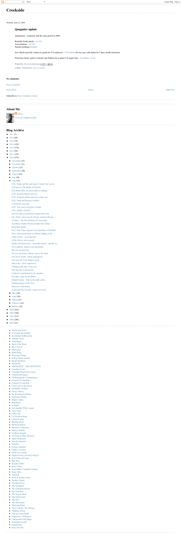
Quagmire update (19, 226)
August (15, 174)
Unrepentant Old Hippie (22, 519)
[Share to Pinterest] (51, 64)
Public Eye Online (19, 452)
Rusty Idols (16, 471)
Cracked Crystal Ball (20, 383)
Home (91, 89)
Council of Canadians (21, 380)
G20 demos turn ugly (20, 203)
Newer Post (11, 89)
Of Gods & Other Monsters (23, 435)
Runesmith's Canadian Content (24, 469)
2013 (12, 147)
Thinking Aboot (18, 510)
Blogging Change (19, 355)
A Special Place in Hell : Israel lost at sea (29, 289)
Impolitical (16, 402)
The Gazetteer (17, 491)
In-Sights (15, 405)
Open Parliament (19, 438)
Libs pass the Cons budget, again (25, 260)
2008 (12, 312)
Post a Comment (13, 84)
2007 (12, 316)
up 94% (39, 41)
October (15, 167)
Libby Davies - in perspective (24, 236)
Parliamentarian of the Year (23, 283)
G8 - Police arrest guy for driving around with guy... (33, 217)
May (14, 293)
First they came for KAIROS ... (25, 276)
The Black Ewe (18, 483)
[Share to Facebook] (49, 64)
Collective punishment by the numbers (28, 273)
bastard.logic (17, 524)
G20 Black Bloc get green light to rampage (30, 190)
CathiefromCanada (19, 374)
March (15, 299)
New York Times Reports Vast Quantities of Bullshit (34, 230)
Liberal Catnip (18, 419)
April (14, 296)
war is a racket (39, 67)
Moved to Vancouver (20, 427)
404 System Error (19, 330)
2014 (12, 144)
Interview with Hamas (21, 286)
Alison (20, 113)
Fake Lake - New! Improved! (24, 263)
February (16, 302)
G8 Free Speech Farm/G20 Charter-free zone (30, 213)
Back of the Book (19, 344)
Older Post (170, 89)
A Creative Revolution (21, 333)
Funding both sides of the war (24, 266)
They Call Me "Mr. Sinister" (23, 508)
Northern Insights (19, 433)
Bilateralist (16, 349)
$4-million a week (87, 57)
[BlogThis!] (44, 64)
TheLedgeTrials (18, 505)
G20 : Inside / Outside (21, 210)
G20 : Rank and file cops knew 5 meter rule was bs (33, 183)
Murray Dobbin (18, 430)
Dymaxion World (19, 396)
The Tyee (15, 499)
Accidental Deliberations (22, 335)
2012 (12, 150)
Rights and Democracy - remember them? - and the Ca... (35, 243)
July (14, 177)
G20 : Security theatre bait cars (24, 193)
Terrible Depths (18, 480)
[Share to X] (46, 64)
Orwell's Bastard (19, 441)
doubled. (34, 46)
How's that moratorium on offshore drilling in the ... (33, 233)
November (16, 164)
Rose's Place (17, 466)
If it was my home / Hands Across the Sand (30, 253)
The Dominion (18, 485)
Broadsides (16, 363)
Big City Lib (17, 346)
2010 (12, 157)
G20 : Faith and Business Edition (25, 200)
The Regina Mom (19, 494)
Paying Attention (19, 446)
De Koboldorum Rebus (21, 394)
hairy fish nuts (17, 527)
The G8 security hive (20, 250)
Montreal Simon (18, 424)
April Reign (17, 341)
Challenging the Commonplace (25, 377)
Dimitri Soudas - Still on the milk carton (28, 279)
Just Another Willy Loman (23, 408)
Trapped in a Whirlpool (21, 516)
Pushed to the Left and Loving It (25, 455)
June (14, 180)
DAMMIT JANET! (20, 388)
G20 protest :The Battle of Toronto (26, 187)
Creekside (15, 10)
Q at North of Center (20, 458)
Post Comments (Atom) (27, 95)
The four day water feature (23, 269)
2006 (12, 319)
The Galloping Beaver (21, 488)
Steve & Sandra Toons (21, 477)
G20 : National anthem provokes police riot (30, 197)
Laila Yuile (16, 410)
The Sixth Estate (18, 496)
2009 (12, 309)
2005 (12, 322)
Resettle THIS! (18, 463)
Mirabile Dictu (18, 421)
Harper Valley (17, 399)
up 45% (31, 44)
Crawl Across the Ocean (22, 385)
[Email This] (41, 64)
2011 (12, 154)
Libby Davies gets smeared (23, 240)
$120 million (70, 52)
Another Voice (18, 338)
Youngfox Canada (19, 521)
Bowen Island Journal (21, 358)
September (16, 170)
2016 (12, 137)
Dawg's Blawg (18, 391)
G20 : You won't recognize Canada (26, 207)
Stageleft (15, 474)
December (16, 160)
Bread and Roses (19, 360)
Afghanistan (26, 67)
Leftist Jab (16, 413)
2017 (12, 134)
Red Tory (16, 460)
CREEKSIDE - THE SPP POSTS (26, 366)
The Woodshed (18, 502)
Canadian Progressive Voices (24, 371)
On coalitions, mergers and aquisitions (27, 246)
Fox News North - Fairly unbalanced (27, 256)
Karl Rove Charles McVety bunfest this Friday (31, 223)
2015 (12, 140)
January (15, 306)
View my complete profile (26, 117)
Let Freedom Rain (19, 416)
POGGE (15, 444)
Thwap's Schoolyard (20, 513)
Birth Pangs (16, 352)
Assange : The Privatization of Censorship (29, 220)
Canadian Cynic (18, 369)
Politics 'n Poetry (19, 449)
